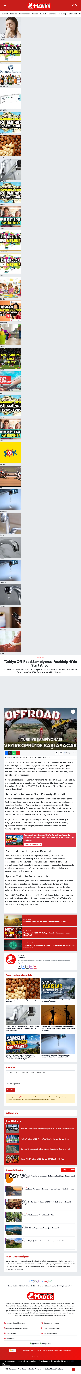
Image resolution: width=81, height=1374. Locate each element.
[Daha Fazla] (18, 753)
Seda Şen (9, 757)
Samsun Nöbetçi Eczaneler (16, 1323)
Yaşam (35, 14)
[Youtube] (35, 967)
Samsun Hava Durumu (51, 1323)
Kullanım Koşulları (50, 1286)
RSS (13, 1350)
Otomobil (73, 14)
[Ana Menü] (5, 5)
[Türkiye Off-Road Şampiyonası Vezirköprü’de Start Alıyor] (40, 729)
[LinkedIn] (42, 1281)
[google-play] (45, 1344)
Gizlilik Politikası (24, 1286)
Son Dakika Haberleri (51, 1333)
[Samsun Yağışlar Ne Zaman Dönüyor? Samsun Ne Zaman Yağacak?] (58, 988)
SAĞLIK (43, 14)
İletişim (15, 1286)
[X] (35, 1281)
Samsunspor (24, 14)
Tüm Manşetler (11, 1333)
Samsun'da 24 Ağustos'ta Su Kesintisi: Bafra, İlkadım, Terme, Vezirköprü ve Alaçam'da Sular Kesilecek (22, 1028)
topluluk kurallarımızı (25, 1097)
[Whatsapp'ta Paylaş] (14, 753)
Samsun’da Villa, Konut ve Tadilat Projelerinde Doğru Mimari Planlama (36, 1369)
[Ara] (76, 5)
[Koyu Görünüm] (73, 5)
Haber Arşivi (11, 1338)
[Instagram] (31, 967)
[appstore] (34, 1344)
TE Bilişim (46, 1357)
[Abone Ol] (70, 753)
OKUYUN (70, 1361)
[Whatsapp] (50, 1281)
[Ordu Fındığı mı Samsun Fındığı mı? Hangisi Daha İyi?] (23, 988)
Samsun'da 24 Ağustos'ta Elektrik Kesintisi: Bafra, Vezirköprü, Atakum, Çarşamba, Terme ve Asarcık (58, 1028)
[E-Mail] (19, 967)
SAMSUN (40, 658)
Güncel (5, 14)
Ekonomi (52, 14)
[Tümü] (74, 1113)
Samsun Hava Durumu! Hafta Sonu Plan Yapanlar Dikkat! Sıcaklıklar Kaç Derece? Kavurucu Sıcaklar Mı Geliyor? (20, 1057)
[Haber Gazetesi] (39, 5)
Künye (10, 1286)
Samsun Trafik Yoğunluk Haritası (17, 1328)
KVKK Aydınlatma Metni (65, 1286)
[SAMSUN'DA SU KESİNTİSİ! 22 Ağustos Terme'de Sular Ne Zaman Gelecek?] (58, 1044)
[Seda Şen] (11, 959)
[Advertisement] (40, 692)
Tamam (6, 1364)
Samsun (13, 14)
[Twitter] (27, 967)
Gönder (10, 1090)
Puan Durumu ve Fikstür (52, 1328)
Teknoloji (62, 14)
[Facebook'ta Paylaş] (6, 753)
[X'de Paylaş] (10, 753)
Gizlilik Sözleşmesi (37, 1286)
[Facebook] (23, 967)
